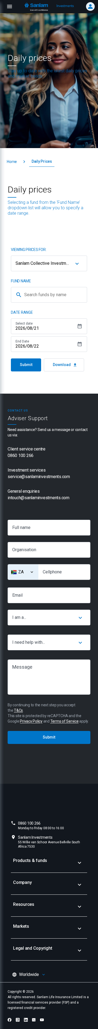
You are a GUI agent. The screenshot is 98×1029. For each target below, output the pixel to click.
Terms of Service (64, 721)
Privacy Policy (31, 721)
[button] (11, 162)
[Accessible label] (31, 572)
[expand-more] (79, 862)
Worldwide (29, 974)
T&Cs (18, 710)
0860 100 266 (41, 825)
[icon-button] (77, 263)
